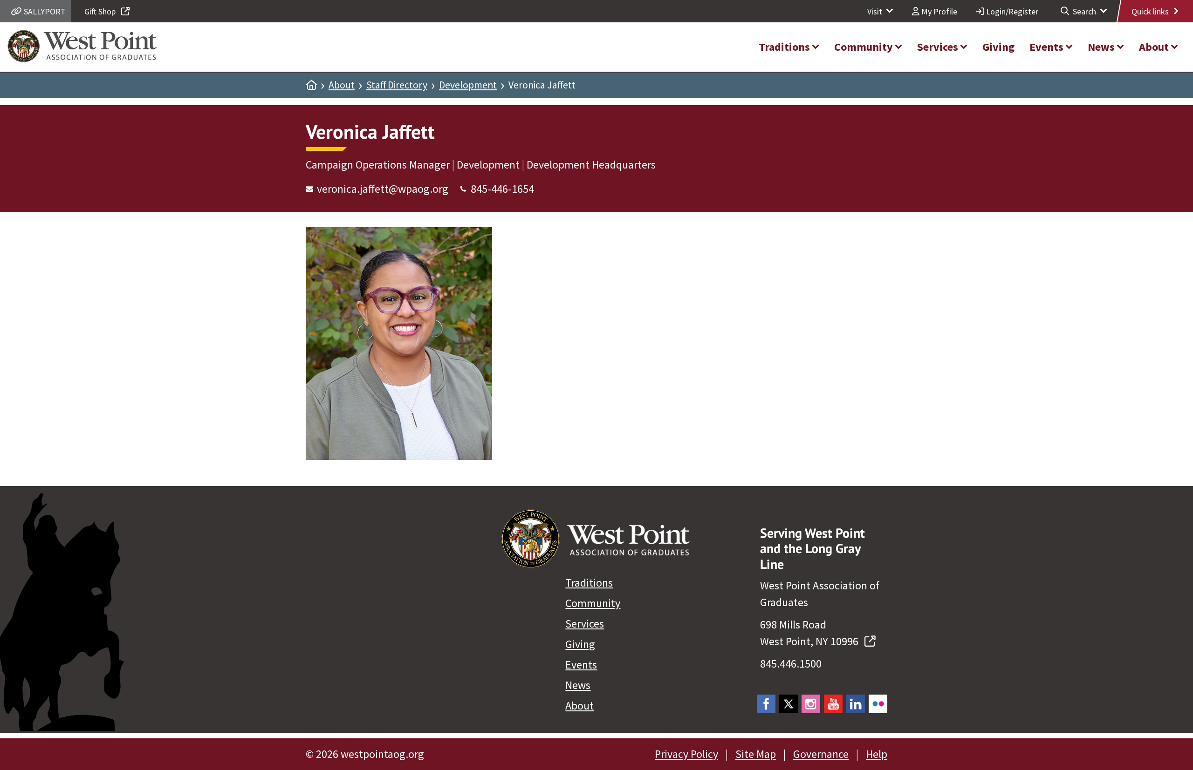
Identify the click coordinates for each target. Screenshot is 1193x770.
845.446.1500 (791, 663)
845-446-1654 (502, 189)
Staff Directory (396, 85)
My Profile (938, 11)
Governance (821, 754)
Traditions (589, 582)
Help (876, 754)
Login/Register (1011, 11)
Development (468, 85)
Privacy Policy (686, 754)
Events (581, 664)
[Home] (311, 85)
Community (592, 603)
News (577, 685)
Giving (580, 644)
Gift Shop (100, 11)
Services (584, 623)
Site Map (755, 754)
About (342, 85)
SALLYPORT (44, 11)
